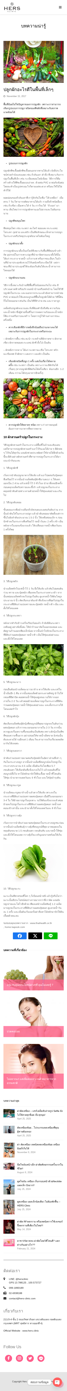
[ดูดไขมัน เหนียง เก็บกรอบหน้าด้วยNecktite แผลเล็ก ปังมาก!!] (9, 1186)
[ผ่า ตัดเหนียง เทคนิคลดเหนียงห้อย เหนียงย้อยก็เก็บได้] (9, 1150)
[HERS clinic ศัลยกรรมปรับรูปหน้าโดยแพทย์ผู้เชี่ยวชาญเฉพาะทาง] (12, 7)
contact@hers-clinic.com (22, 1298)
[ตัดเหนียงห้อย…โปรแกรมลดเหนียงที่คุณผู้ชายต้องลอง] (9, 1129)
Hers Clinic (27, 1381)
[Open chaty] (57, 1382)
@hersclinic (22, 1279)
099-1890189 (16, 1288)
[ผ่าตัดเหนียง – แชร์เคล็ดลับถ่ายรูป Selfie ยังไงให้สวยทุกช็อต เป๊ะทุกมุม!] (9, 1113)
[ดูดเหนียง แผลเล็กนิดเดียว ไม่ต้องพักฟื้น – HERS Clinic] (9, 1207)
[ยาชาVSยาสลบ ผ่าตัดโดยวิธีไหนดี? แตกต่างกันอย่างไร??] (9, 1242)
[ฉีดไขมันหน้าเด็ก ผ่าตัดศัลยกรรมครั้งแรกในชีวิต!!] (9, 1166)
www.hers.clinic (30, 1330)
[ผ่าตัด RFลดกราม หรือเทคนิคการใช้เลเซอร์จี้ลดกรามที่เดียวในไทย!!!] (9, 1226)
